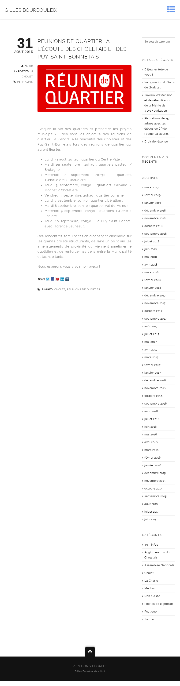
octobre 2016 (153, 396)
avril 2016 (151, 442)
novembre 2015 (155, 480)
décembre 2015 (155, 473)
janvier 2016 (152, 465)
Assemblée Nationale (159, 565)
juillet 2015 (151, 511)
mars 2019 (151, 187)
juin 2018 (150, 249)
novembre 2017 (155, 303)
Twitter (149, 619)
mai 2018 (150, 257)
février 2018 (152, 280)
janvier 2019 (152, 202)
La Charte (151, 580)
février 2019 (152, 195)
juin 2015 (150, 519)
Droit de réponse (156, 141)
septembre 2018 (155, 233)
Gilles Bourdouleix (31, 10)
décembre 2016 (155, 380)
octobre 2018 (153, 226)
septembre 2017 (155, 318)
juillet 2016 (151, 419)
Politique (150, 611)
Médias (149, 588)
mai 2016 (150, 434)
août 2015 (151, 504)
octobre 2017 (153, 311)
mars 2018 (151, 272)
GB (31, 66)
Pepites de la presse (158, 604)
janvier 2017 (152, 372)
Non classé (152, 596)
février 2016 (152, 457)
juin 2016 (150, 426)
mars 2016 (151, 450)
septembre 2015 (155, 496)
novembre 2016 (155, 388)
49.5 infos (151, 544)
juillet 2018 (151, 241)
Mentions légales (90, 666)
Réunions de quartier (83, 289)
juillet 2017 (151, 334)
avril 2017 (151, 349)
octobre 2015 (153, 488)
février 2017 (152, 365)
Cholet (27, 76)
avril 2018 (151, 264)
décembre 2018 (155, 210)
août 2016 (151, 411)
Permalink (25, 81)
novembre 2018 (155, 218)
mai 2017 (150, 341)
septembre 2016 (155, 403)
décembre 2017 (155, 295)
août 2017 (151, 326)
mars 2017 (151, 357)
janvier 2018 (152, 287)
